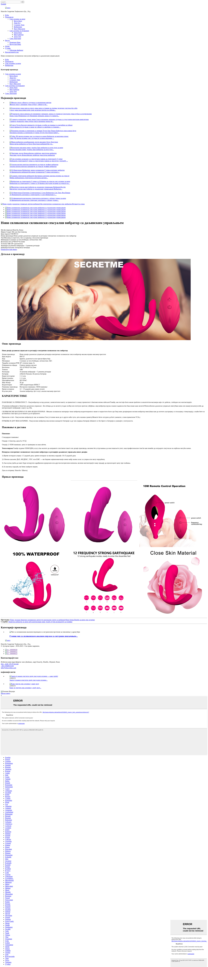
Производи (9, 17)
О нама (8, 48)
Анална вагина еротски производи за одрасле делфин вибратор (33, 166)
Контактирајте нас (12, 52)
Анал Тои (17, 36)
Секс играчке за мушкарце (19, 31)
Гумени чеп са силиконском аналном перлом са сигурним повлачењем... (44, 636)
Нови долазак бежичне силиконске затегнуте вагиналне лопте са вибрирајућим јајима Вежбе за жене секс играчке (52, 620)
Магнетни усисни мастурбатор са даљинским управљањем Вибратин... (36, 189)
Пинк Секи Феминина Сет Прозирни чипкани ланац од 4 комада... (34, 116)
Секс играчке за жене (17, 19)
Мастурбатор (19, 35)
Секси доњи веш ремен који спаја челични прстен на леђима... (33, 110)
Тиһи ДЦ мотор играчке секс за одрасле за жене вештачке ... (32, 138)
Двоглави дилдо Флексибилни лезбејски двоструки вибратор (32, 155)
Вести (7, 40)
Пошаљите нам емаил (9, 249)
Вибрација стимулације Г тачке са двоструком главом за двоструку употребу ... (39, 161)
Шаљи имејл (5, 693)
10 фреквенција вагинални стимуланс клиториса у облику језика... (34, 200)
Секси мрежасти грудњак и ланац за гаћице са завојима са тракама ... (35, 127)
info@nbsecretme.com (8, 668)
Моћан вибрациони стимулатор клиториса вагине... (29, 178)
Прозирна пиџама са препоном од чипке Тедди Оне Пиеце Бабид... (34, 133)
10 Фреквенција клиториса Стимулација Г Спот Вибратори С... (33, 195)
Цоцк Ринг (18, 33)
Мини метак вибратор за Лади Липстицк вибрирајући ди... (31, 144)
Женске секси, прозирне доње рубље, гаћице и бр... (29, 104)
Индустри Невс (15, 44)
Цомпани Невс (15, 42)
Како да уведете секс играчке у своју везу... (25, 688)
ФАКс (7, 46)
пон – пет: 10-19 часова (10, 664)
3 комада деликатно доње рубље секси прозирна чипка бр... (32, 121)
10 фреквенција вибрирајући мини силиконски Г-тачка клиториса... (35, 172)
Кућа (7, 15)
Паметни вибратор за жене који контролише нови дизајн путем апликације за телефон (40, 622)
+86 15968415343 (7, 666)
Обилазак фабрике (16, 50)
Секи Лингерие (15, 38)
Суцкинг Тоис (19, 25)
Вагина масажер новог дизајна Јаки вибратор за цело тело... (32, 149)
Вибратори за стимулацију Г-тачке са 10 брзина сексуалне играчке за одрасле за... (40, 183)
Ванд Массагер (19, 29)
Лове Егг (17, 23)
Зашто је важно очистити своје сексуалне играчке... (29, 680)
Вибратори (18, 27)
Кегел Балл (18, 21)
